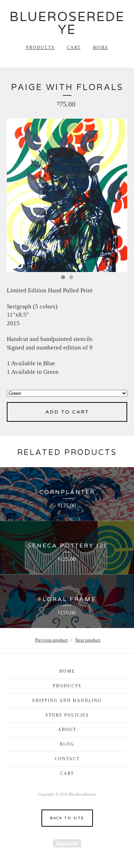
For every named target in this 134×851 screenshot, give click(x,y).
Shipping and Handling (67, 700)
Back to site (67, 818)
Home (67, 671)
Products (40, 47)
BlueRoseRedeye (67, 23)
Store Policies (67, 715)
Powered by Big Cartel (67, 843)
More (100, 47)
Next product (87, 640)
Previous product (51, 640)
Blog (67, 744)
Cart (74, 47)
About (67, 729)
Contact (67, 758)
